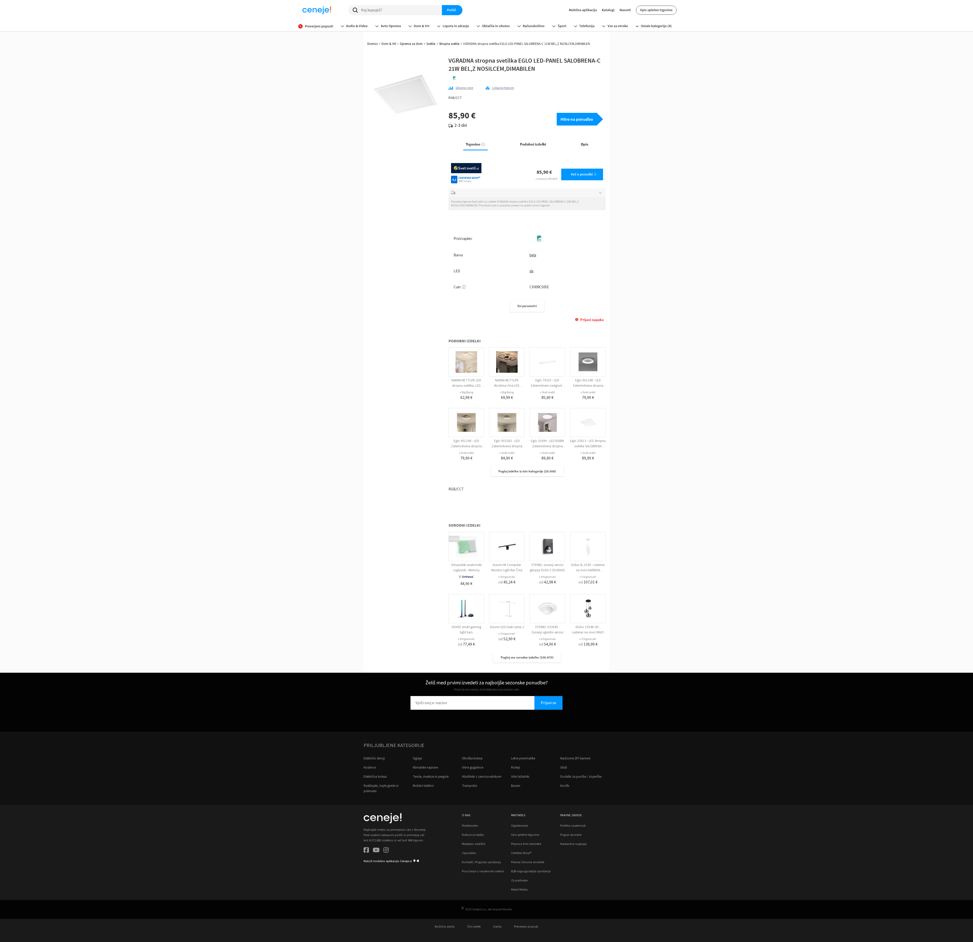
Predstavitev (470, 825)
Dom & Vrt (389, 44)
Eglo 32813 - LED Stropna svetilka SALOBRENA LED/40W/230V (588, 446)
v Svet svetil (547, 392)
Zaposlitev (469, 853)
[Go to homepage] (316, 10)
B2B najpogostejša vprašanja (531, 871)
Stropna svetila (449, 44)
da (531, 271)
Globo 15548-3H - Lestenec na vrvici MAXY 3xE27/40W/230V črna (588, 632)
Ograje (417, 758)
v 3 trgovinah (587, 577)
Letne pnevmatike (523, 758)
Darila (497, 926)
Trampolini (469, 786)
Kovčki (564, 786)
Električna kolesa (375, 776)
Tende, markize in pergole (430, 776)
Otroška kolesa (472, 758)
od (506, 582)
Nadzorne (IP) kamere (575, 758)
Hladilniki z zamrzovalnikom (481, 776)
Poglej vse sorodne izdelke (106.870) (527, 657)
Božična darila (445, 926)
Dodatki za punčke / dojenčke (581, 776)
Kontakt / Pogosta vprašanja (481, 862)
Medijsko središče (473, 844)
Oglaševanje (519, 825)
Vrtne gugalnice (472, 767)
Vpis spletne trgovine (656, 10)
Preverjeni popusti (526, 926)
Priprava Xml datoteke (526, 844)
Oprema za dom (411, 44)
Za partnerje (519, 880)
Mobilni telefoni (423, 786)
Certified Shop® (521, 853)
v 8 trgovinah (466, 639)
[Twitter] (376, 851)
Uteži (563, 767)
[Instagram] (386, 851)
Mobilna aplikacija (583, 10)
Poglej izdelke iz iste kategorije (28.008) (527, 471)
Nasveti (625, 10)
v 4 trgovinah (506, 577)
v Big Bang (466, 392)
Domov (372, 44)
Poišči (451, 10)
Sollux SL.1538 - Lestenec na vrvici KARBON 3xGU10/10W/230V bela (588, 570)
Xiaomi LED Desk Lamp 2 (507, 627)
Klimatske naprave (425, 767)
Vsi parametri (527, 306)
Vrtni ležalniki (520, 776)
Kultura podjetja (473, 834)
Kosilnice (370, 767)
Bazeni (515, 786)
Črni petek (474, 926)
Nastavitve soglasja (573, 844)
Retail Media (519, 889)
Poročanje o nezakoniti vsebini (483, 871)
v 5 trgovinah (506, 634)
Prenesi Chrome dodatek (527, 862)
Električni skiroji (374, 758)
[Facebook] (366, 851)
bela (533, 255)
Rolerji (515, 767)
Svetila (430, 44)
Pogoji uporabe (571, 834)
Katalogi (608, 10)
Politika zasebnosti (573, 825)
